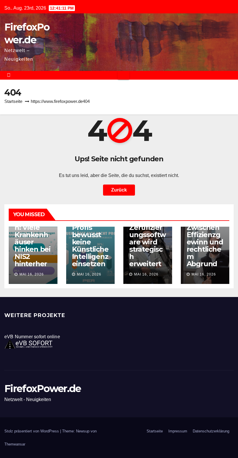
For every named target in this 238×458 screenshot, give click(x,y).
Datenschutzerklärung (211, 431)
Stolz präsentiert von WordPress (32, 431)
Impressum (177, 431)
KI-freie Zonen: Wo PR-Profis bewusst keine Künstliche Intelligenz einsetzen (90, 234)
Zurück (119, 189)
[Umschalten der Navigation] (123, 75)
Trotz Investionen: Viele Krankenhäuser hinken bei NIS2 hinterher (33, 238)
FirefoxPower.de (42, 388)
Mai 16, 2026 (31, 274)
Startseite (13, 101)
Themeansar (14, 444)
